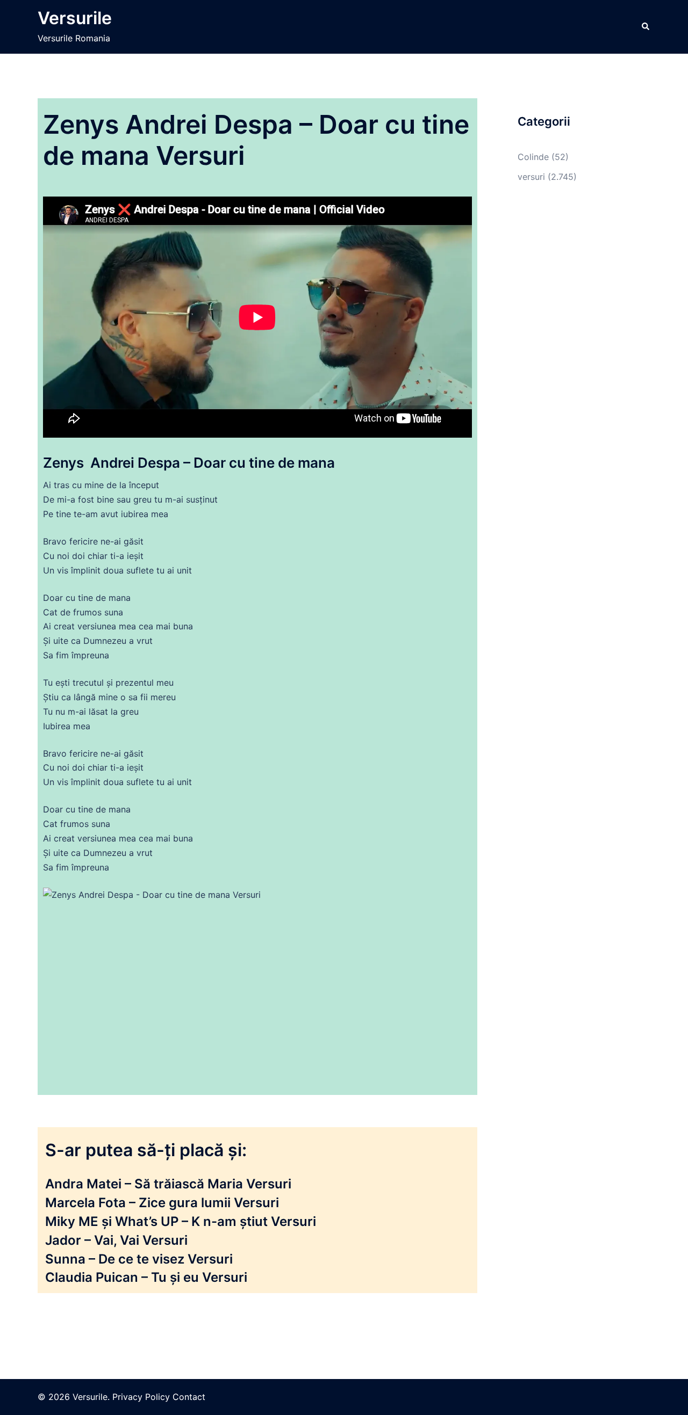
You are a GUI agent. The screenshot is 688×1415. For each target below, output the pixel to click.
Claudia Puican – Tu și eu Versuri (146, 1277)
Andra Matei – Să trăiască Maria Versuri (168, 1184)
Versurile (75, 18)
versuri (531, 176)
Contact (189, 1396)
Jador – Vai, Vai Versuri (116, 1240)
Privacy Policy (141, 1396)
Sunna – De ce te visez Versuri (139, 1259)
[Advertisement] (580, 377)
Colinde (533, 156)
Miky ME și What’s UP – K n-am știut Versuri (180, 1221)
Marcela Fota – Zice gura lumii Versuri (162, 1202)
